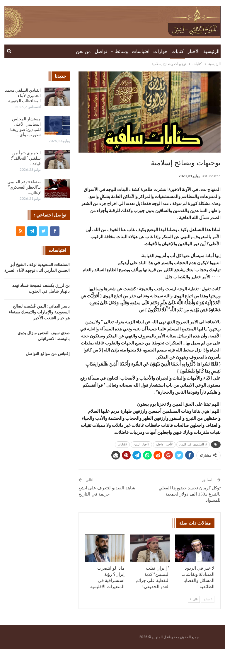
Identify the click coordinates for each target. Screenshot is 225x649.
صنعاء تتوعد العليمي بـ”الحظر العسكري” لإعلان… (24, 187)
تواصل (101, 51)
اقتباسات (140, 51)
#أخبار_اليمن (141, 444)
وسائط (121, 51)
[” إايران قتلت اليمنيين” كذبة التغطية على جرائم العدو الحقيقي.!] (150, 548)
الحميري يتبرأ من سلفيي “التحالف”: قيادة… (26, 158)
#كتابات (122, 444)
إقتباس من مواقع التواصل (48, 353)
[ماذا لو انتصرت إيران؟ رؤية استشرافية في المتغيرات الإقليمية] (105, 548)
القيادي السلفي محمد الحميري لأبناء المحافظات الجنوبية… (23, 95)
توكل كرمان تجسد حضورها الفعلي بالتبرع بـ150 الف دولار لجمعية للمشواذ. (189, 494)
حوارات (160, 51)
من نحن (83, 51)
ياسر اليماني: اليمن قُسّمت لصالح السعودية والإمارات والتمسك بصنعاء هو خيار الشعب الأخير (39, 312)
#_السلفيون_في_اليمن (193, 444)
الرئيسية (211, 51)
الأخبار (194, 51)
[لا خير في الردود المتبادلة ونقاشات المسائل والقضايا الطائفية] (195, 548)
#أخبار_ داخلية (164, 444)
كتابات (177, 51)
